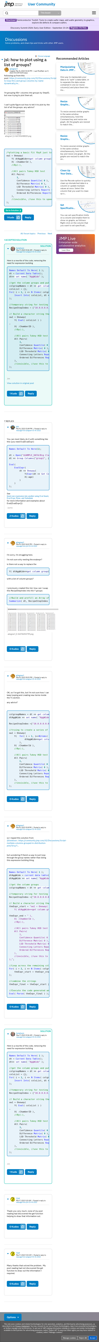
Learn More (66, 250)
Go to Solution (12, 210)
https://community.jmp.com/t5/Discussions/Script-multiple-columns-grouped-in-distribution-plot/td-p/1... (36, 843)
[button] (2, 59)
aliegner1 (14, 69)
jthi (17, 426)
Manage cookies (69, 1338)
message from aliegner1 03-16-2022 (28, 252)
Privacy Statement (22, 1326)
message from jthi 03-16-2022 (26, 546)
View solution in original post (20, 383)
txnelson (20, 248)
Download (11, 20)
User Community (41, 4)
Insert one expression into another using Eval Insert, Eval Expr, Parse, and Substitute (28, 497)
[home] (13, 4)
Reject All (83, 1338)
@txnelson (12, 840)
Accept (93, 1338)
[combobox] (21, 13)
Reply (28, 217)
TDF (18, 1198)
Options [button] (11, 1317)
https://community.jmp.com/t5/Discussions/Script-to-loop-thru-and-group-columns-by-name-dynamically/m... (30, 81)
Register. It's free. (79, 28)
